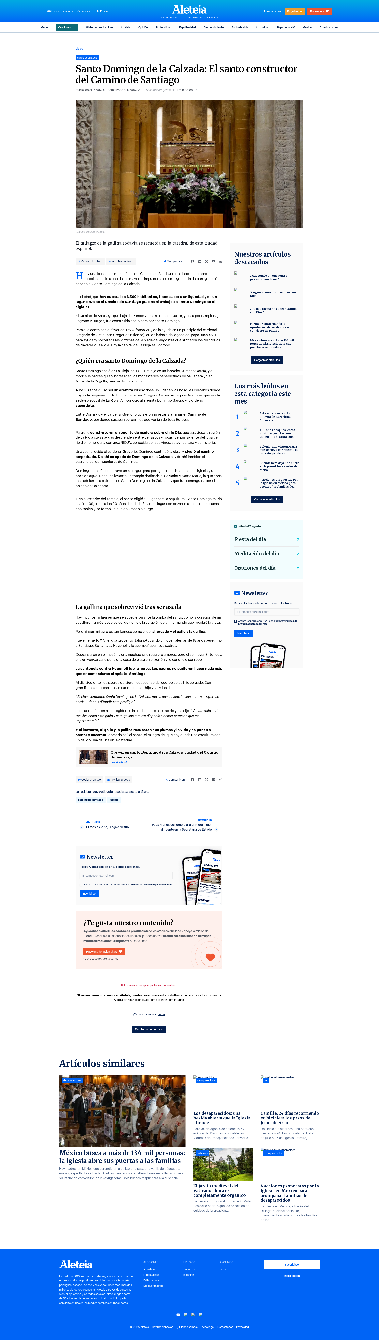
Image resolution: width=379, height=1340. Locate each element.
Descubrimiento (214, 27)
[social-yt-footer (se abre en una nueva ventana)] (178, 1315)
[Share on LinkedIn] (199, 261)
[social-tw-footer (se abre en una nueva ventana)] (193, 1315)
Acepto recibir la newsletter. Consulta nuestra (128, 884)
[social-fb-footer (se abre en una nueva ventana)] (186, 1315)
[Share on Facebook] (192, 261)
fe (266, 1080)
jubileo (114, 800)
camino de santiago (90, 800)
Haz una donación (162, 1327)
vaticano (202, 1153)
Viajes (79, 48)
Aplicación (188, 1275)
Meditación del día (256, 554)
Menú (44, 27)
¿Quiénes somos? (187, 1327)
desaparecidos (72, 1080)
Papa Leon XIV (286, 27)
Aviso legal (207, 1327)
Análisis (125, 27)
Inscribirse (89, 893)
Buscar (104, 11)
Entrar (161, 1014)
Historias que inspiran (99, 27)
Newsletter (188, 1269)
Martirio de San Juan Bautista (203, 17)
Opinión (143, 27)
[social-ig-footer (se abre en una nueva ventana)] (201, 1315)
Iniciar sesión (274, 11)
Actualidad (262, 27)
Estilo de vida (240, 27)
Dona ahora (317, 11)
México (307, 27)
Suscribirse (292, 1264)
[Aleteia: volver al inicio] (189, 9)
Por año (224, 1269)
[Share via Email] (213, 261)
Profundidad (163, 27)
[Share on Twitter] (206, 261)
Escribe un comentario (149, 1029)
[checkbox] (81, 885)
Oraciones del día (255, 568)
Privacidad (242, 1327)
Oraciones (64, 27)
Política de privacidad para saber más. (152, 884)
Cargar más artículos (267, 360)
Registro (292, 11)
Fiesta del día (250, 539)
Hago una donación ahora (101, 951)
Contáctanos (225, 1327)
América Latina (329, 27)
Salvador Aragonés (158, 90)
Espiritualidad (187, 27)
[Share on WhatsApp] (220, 261)
